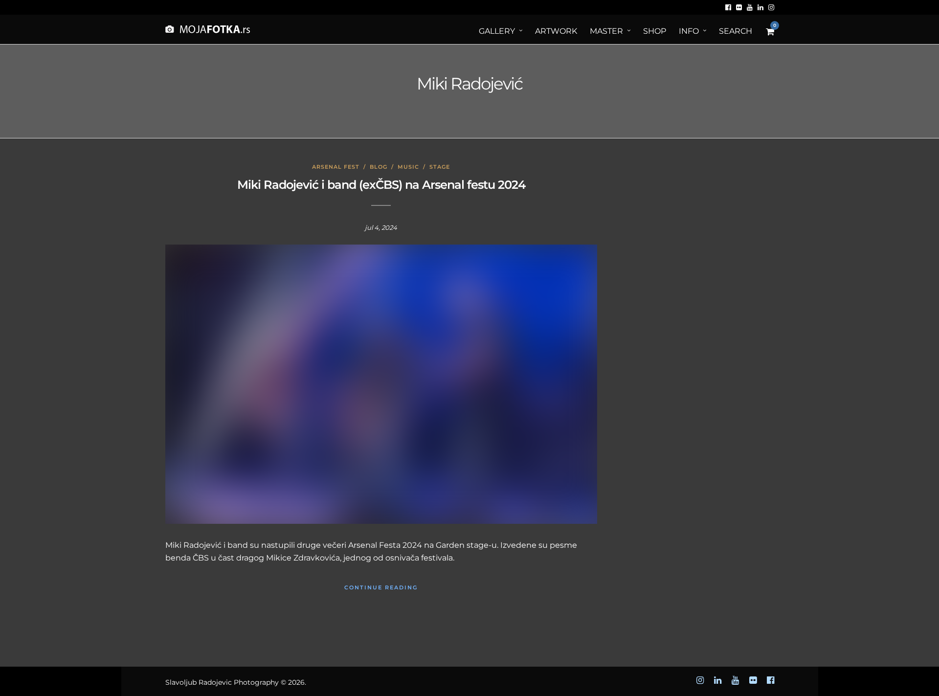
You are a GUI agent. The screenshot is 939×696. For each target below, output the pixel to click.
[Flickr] (739, 7)
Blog (378, 166)
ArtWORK (556, 31)
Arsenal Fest (335, 166)
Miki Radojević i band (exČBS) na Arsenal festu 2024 (381, 185)
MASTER (606, 31)
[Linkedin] (760, 7)
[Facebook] (728, 7)
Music (408, 166)
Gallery (497, 31)
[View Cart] (770, 32)
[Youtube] (750, 7)
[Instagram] (771, 7)
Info (689, 31)
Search (735, 31)
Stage (439, 166)
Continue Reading (381, 587)
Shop (654, 31)
